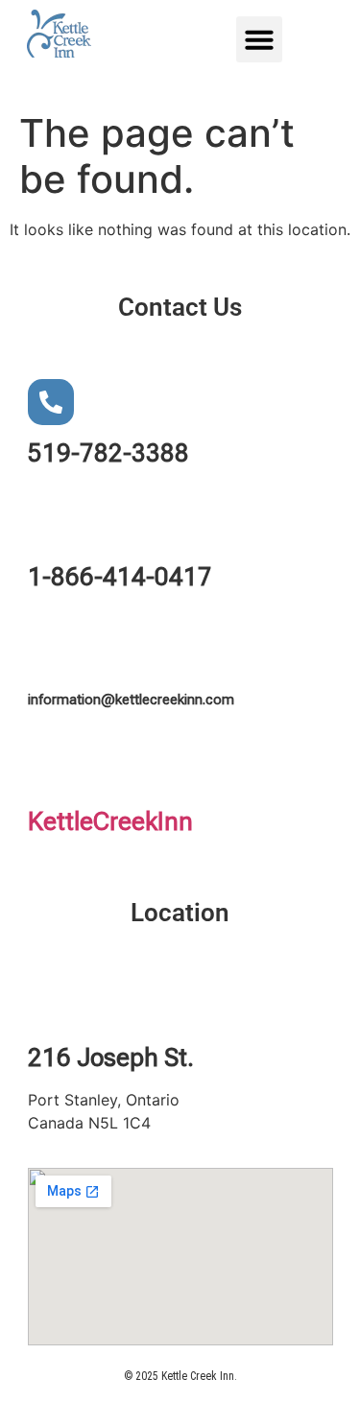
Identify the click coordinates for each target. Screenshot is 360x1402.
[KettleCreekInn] (51, 771)
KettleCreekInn (110, 821)
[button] (259, 39)
